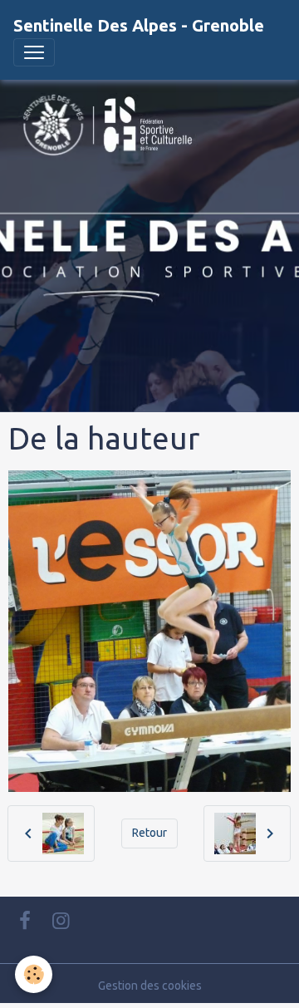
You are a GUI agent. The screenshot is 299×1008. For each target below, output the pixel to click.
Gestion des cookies (150, 985)
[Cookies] (33, 974)
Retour (149, 832)
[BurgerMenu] (34, 52)
